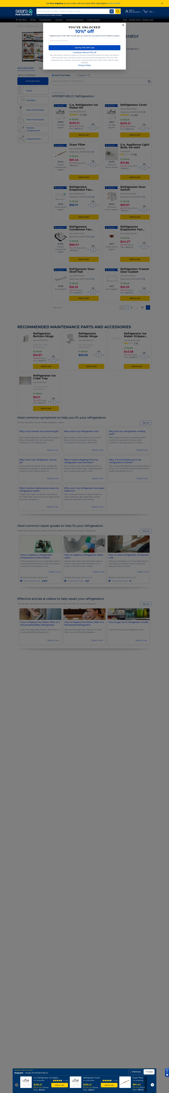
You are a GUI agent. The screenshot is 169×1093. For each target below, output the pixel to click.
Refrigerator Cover (91, 1078)
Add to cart (59, 1085)
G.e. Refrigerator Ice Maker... (46, 1078)
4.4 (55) (65, 1080)
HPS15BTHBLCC (40, 1073)
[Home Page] (25, 12)
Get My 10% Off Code (84, 48)
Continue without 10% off (84, 52)
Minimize (135, 1072)
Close (149, 1072)
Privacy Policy (84, 65)
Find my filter (114, 3)
